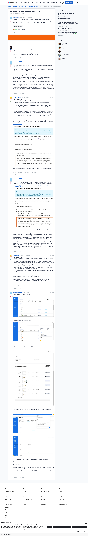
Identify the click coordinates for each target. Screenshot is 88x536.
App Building (8, 499)
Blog (6, 515)
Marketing (25, 494)
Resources (61, 488)
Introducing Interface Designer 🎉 (65, 18)
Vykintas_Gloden (65, 54)
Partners (61, 491)
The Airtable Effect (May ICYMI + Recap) (66, 28)
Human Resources (27, 499)
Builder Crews (31, 2)
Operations (25, 496)
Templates (61, 502)
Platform (7, 488)
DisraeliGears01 (65, 58)
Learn (42, 488)
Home (9, 6)
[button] (69, 2)
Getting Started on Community (64, 30)
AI (5, 502)
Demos (43, 499)
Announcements (61, 16)
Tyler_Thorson (16, 47)
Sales (24, 502)
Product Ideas (38, 2)
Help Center (58, 2)
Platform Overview (9, 491)
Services (61, 494)
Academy (53, 2)
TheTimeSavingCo (17, 97)
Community (14, 6)
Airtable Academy (45, 491)
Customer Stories (45, 502)
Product (25, 491)
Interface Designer (33, 6)
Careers (7, 512)
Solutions (25, 488)
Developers (61, 496)
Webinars (43, 504)
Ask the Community (23, 6)
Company (7, 507)
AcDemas (64, 47)
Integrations (8, 494)
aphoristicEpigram (65, 43)
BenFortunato (16, 17)
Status (6, 517)
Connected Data (9, 504)
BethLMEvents (65, 51)
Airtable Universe (63, 504)
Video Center (44, 496)
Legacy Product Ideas (62, 26)
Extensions (7, 496)
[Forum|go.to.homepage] (13, 2)
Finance (25, 504)
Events (44, 2)
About (6, 510)
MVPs (48, 2)
